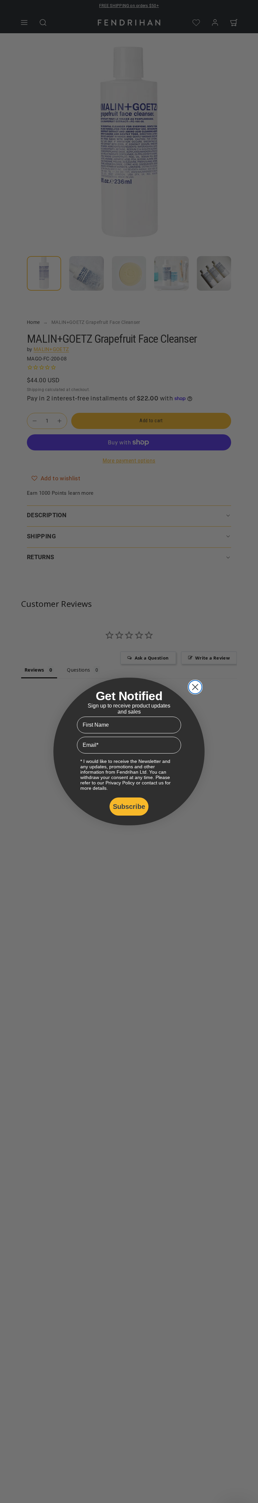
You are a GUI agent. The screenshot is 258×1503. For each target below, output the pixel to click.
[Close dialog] (195, 687)
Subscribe (129, 806)
